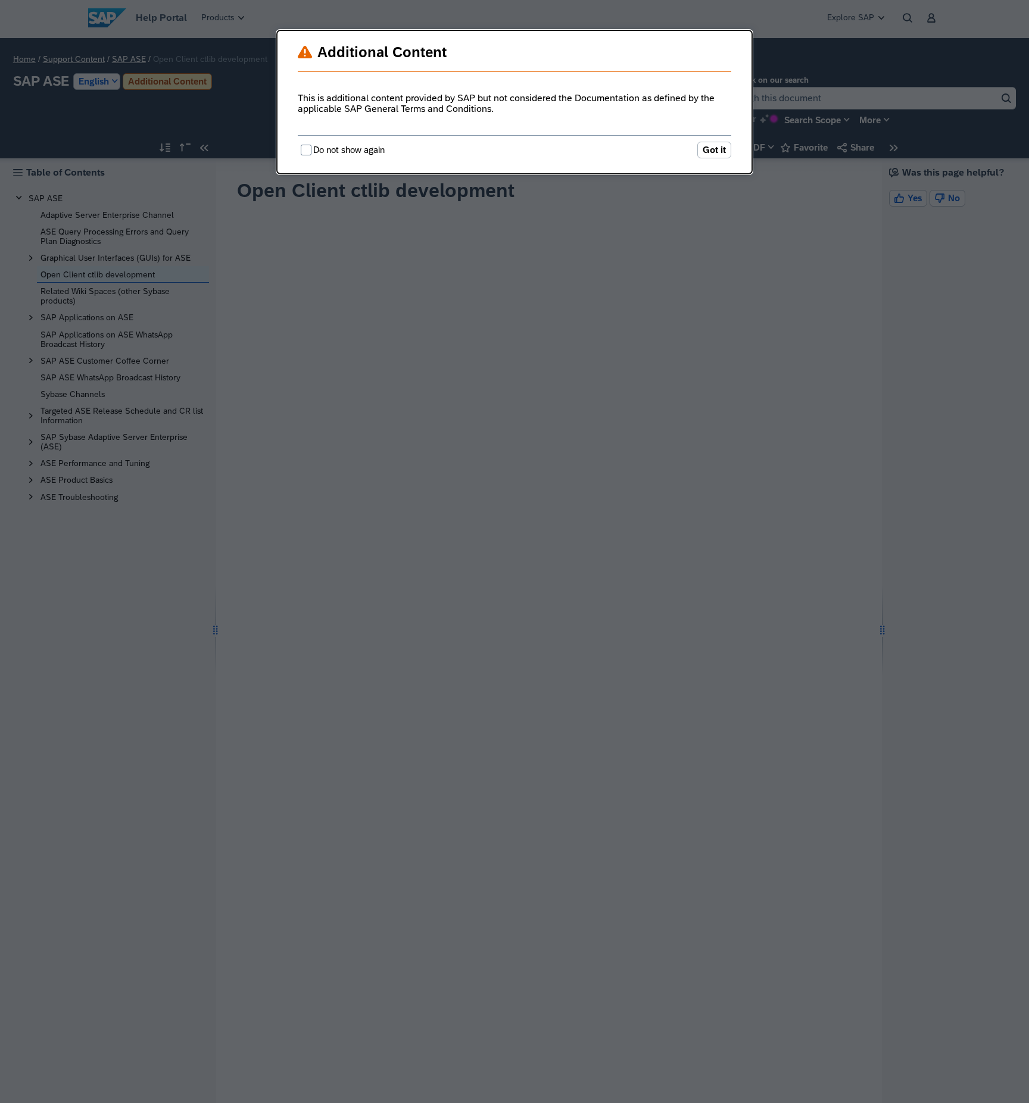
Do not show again (349, 150)
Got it (714, 150)
